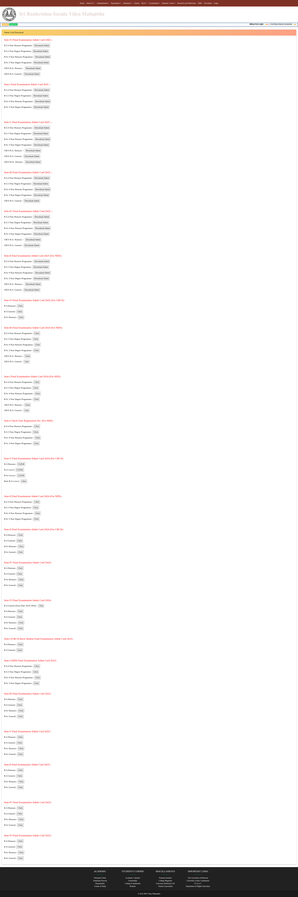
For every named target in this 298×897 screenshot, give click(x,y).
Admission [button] (127, 3)
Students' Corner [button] (168, 3)
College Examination (132, 883)
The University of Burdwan (198, 878)
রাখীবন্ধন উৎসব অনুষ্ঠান (243, 24)
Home (82, 3)
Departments (100, 883)
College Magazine (165, 881)
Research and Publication (186, 3)
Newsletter (208, 3)
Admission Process (100, 881)
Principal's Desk (100, 878)
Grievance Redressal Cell (165, 883)
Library (136, 3)
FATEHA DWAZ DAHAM (268, 24)
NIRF (200, 3)
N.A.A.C (198, 883)
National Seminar (165, 878)
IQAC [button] (143, 3)
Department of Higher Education (198, 886)
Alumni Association (165, 886)
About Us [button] (89, 3)
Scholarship (132, 881)
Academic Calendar (132, 878)
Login (216, 3)
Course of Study (100, 886)
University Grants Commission (198, 881)
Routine (133, 886)
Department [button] (115, 3)
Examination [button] (154, 3)
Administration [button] (102, 3)
